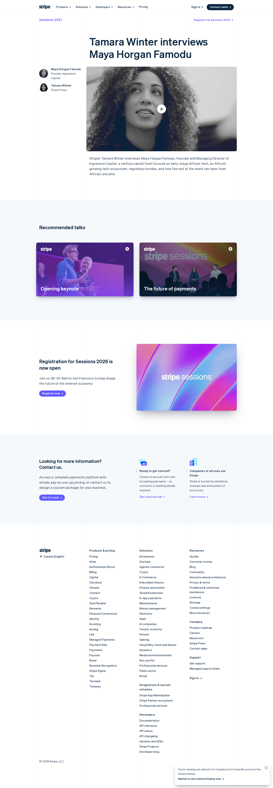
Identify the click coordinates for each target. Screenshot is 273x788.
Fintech (144, 634)
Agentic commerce (151, 567)
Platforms (145, 613)
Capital (93, 577)
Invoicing (95, 624)
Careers (195, 633)
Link (92, 634)
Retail (143, 676)
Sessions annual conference (208, 577)
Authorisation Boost (102, 567)
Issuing (93, 629)
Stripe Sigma (97, 671)
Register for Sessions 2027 (212, 20)
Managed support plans (205, 668)
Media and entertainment (155, 655)
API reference (148, 725)
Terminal (94, 681)
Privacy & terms (200, 582)
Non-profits (147, 660)
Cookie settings (200, 607)
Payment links (98, 645)
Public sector (147, 671)
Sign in (195, 7)
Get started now (150, 496)
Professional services (153, 665)
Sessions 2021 (50, 19)
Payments (96, 650)
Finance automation (152, 587)
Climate (94, 587)
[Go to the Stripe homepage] (44, 550)
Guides (194, 556)
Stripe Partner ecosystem (156, 700)
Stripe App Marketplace (154, 695)
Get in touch (50, 497)
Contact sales (219, 7)
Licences (195, 597)
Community (197, 572)
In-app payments (150, 598)
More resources (200, 613)
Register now (51, 393)
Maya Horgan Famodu (66, 69)
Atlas (92, 561)
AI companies (148, 624)
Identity (94, 619)
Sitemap (195, 602)
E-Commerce (147, 577)
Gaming (144, 639)
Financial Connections (103, 613)
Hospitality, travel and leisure (157, 645)
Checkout (95, 582)
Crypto (93, 598)
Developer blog (149, 751)
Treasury (95, 686)
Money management (152, 608)
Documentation (149, 720)
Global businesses (151, 593)
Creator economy (150, 629)
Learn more (197, 496)
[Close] (265, 768)
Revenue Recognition (103, 665)
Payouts (94, 655)
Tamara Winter (61, 85)
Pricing (143, 6)
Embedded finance (151, 582)
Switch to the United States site (199, 779)
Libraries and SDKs (151, 741)
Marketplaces (148, 603)
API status (146, 731)
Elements (95, 608)
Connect (94, 593)
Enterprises (146, 556)
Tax (91, 676)
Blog (192, 567)
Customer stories (201, 561)
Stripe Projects (149, 746)
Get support (197, 663)
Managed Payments (102, 639)
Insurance (145, 650)
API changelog (148, 736)
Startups (145, 561)
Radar (93, 660)
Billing (93, 572)
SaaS (142, 619)
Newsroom (197, 638)
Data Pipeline (97, 603)
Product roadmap (201, 628)
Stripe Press (197, 643)
